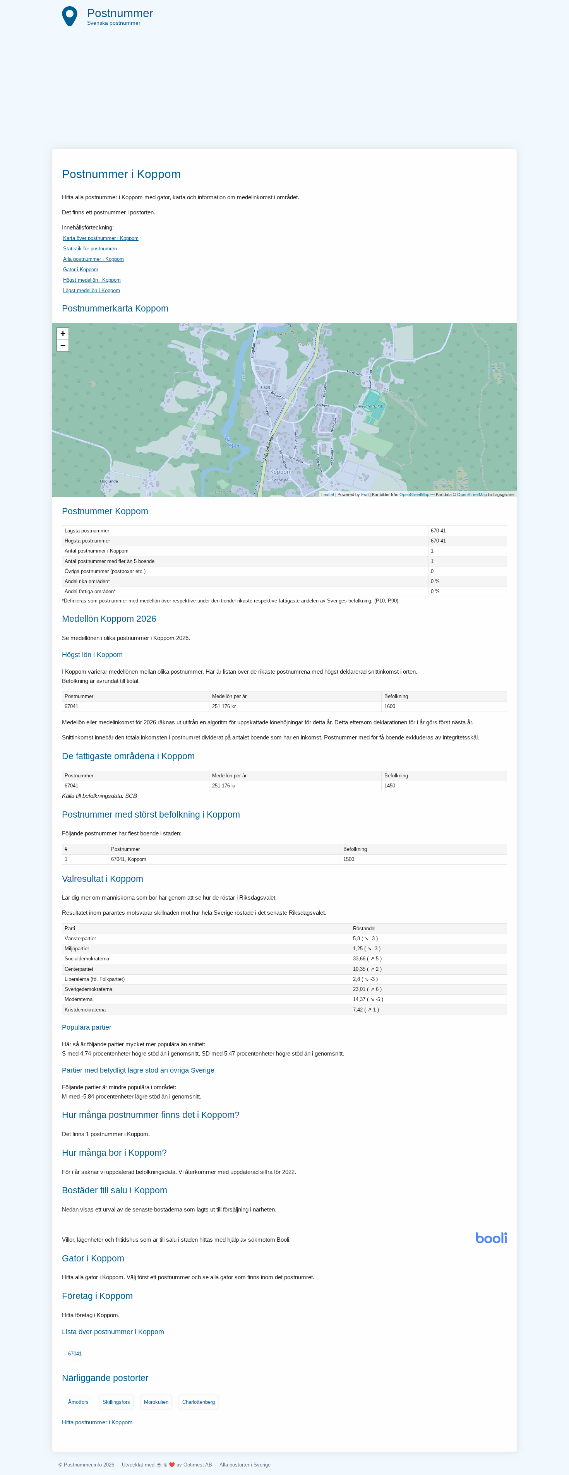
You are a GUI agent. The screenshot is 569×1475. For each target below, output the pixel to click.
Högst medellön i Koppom (92, 280)
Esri (364, 494)
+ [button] (62, 333)
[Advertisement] (284, 91)
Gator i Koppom (80, 269)
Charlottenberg (198, 1402)
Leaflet (327, 494)
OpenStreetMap (414, 494)
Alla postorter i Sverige (245, 1465)
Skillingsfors (116, 1402)
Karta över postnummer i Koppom (101, 238)
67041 (75, 1354)
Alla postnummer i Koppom (93, 259)
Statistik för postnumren (90, 249)
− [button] (62, 345)
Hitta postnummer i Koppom (97, 1422)
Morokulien (156, 1402)
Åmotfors (78, 1402)
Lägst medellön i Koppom (91, 290)
